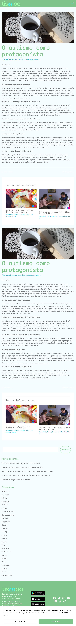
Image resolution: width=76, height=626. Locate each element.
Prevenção (5, 548)
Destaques (5, 518)
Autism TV (5, 495)
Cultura (14, 59)
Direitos (4, 525)
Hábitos (4, 538)
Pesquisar (65, 450)
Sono (3, 562)
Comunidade (7, 59)
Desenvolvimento (8, 515)
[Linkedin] (55, 601)
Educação (5, 532)
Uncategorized (7, 575)
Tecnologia (5, 565)
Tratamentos (6, 572)
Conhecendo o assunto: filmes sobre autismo (54, 212)
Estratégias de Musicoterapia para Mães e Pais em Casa (21, 463)
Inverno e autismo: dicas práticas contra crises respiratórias (22, 467)
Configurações (20, 621)
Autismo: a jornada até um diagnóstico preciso (19, 211)
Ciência (4, 498)
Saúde (27, 214)
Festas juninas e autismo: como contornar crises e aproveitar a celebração (27, 471)
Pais (3, 545)
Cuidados (5, 505)
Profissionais (6, 552)
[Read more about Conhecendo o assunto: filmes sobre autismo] (55, 199)
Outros (4, 542)
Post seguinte (68, 172)
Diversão (21, 59)
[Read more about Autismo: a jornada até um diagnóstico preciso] (21, 198)
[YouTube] (68, 598)
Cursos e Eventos (8, 512)
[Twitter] (59, 598)
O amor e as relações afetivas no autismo (16, 480)
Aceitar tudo (56, 621)
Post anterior (7, 172)
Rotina (4, 555)
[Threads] (60, 601)
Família (23, 214)
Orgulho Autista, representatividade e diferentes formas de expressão (26, 475)
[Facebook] (54, 598)
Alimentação (6, 491)
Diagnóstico (16, 214)
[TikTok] (64, 601)
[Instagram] (63, 598)
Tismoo (4, 569)
